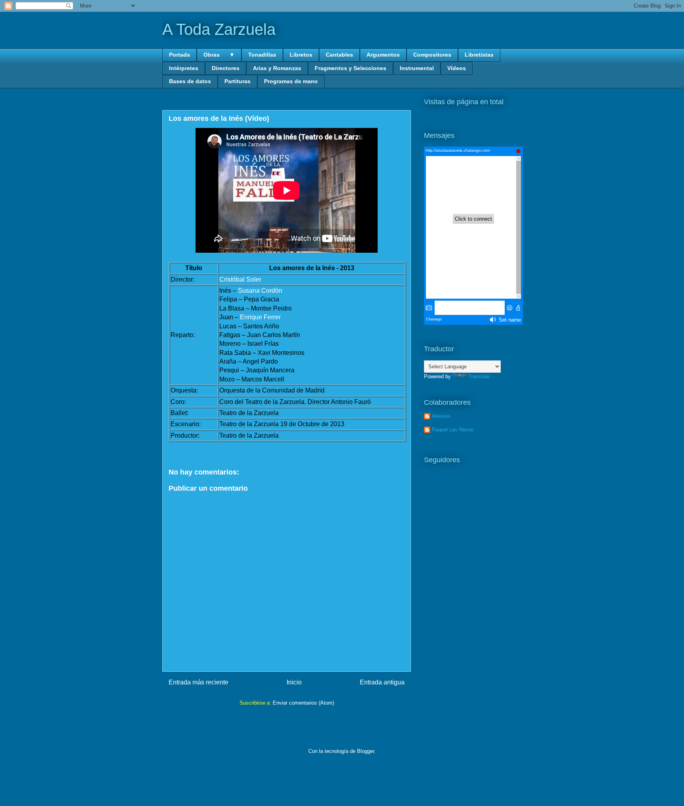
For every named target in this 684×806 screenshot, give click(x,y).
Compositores (432, 54)
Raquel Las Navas (453, 430)
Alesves (441, 416)
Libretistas (479, 54)
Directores (225, 68)
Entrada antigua (382, 682)
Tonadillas (262, 54)
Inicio (294, 682)
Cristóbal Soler (240, 279)
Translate (479, 376)
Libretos (301, 54)
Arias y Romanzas (277, 68)
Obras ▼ (219, 54)
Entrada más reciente (198, 682)
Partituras (237, 81)
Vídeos (456, 68)
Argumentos (383, 54)
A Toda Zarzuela (219, 29)
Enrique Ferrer (260, 317)
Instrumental (417, 68)
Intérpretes (183, 68)
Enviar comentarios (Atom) (303, 703)
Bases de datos (190, 81)
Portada (179, 54)
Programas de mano (291, 81)
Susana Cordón (260, 290)
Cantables (339, 54)
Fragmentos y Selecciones (350, 68)
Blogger (365, 751)
